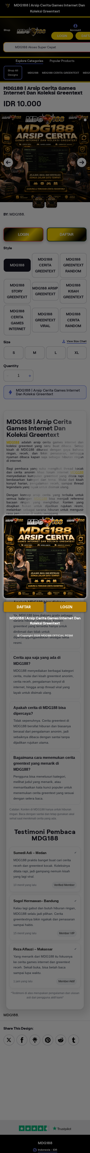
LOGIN (66, 606)
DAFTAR (24, 606)
